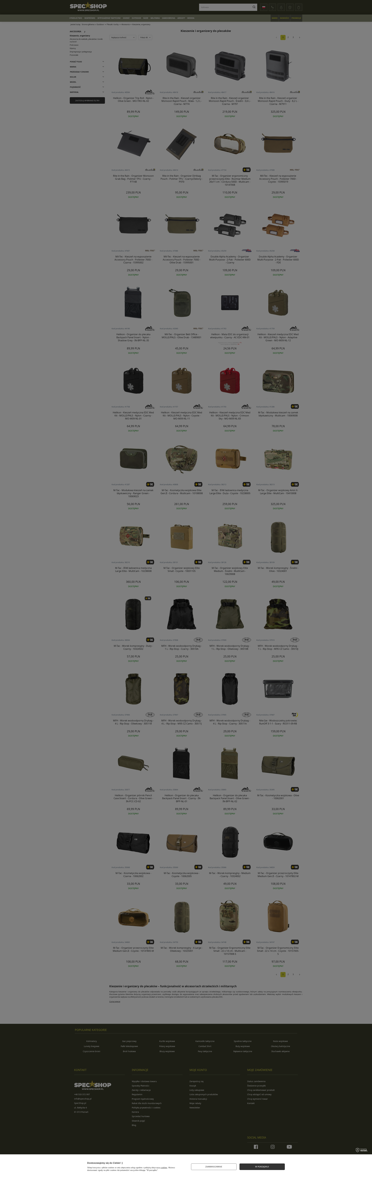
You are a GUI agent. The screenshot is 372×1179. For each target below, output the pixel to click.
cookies (164, 1168)
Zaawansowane (213, 1166)
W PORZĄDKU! (262, 1166)
